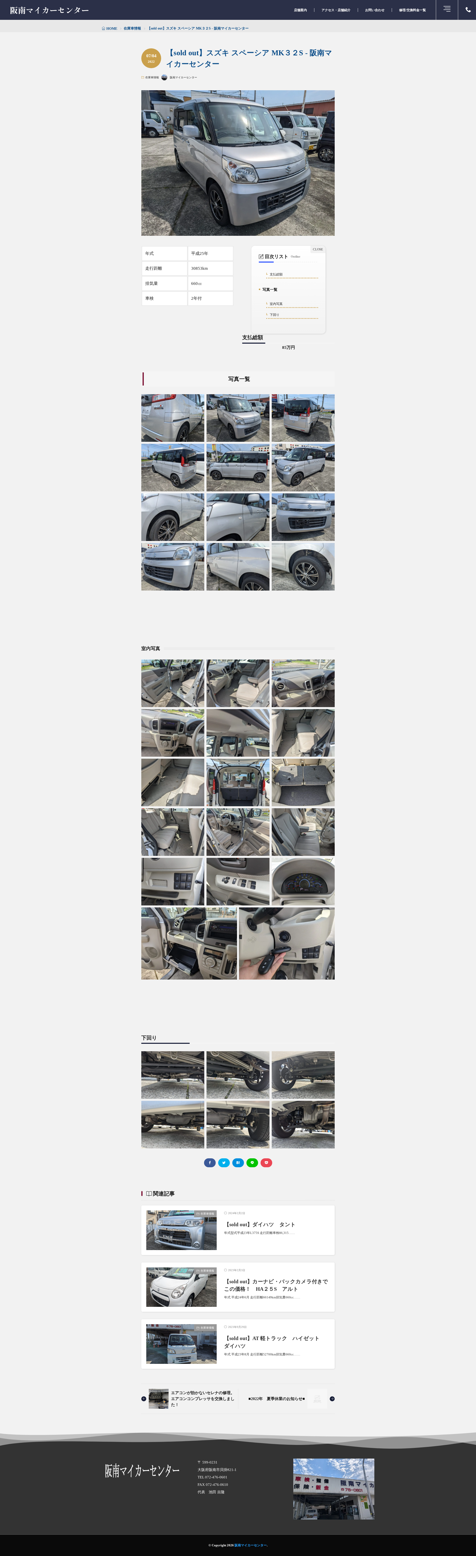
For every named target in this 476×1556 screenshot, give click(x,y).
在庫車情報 (132, 28)
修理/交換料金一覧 (412, 10)
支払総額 (275, 274)
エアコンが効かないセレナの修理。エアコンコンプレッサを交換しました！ (203, 1399)
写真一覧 (268, 290)
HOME (111, 28)
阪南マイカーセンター (49, 10)
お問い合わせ (375, 10)
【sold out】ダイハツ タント (260, 1224)
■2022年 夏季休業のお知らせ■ (276, 1399)
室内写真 (275, 304)
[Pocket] (266, 1162)
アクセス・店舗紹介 (336, 10)
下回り (274, 315)
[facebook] (210, 1162)
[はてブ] (238, 1162)
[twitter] (224, 1162)
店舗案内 (300, 10)
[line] (252, 1162)
